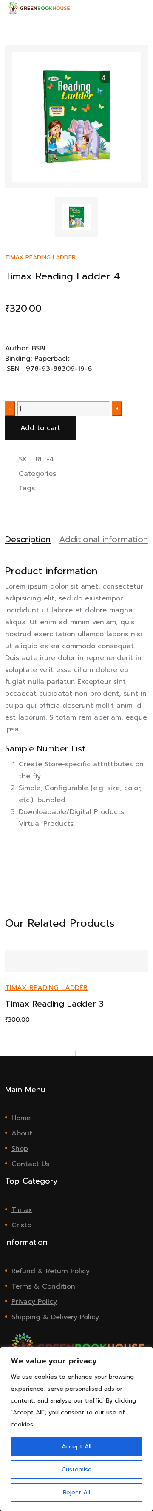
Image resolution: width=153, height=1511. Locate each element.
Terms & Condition (43, 1286)
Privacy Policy (34, 1302)
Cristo (21, 1225)
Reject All (76, 1492)
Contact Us (30, 1164)
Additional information (103, 539)
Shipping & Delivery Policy (55, 1317)
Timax (21, 1210)
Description (28, 539)
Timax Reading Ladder (40, 257)
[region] (76, 1429)
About (21, 1133)
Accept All (76, 1446)
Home (21, 1118)
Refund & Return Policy (50, 1271)
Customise (77, 1469)
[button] (145, 8)
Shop (19, 1149)
